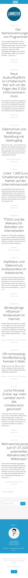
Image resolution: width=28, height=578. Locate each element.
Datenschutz (14, 205)
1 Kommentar (14, 378)
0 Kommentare (14, 117)
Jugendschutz (5, 340)
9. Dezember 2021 (14, 215)
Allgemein (14, 247)
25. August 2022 (14, 125)
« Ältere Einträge (8, 492)
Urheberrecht (14, 59)
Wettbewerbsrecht (18, 482)
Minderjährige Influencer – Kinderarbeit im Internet (14, 313)
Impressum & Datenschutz (14, 566)
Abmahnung (9, 482)
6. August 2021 (14, 257)
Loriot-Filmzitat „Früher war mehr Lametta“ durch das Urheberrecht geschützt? (14, 399)
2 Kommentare (14, 342)
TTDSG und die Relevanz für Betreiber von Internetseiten (14, 225)
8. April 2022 (14, 169)
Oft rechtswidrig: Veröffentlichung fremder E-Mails (14, 357)
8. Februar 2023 (14, 70)
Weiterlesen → (13, 55)
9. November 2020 (14, 304)
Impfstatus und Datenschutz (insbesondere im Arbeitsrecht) (14, 267)
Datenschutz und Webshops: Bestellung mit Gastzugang (14, 134)
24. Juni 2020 (14, 440)
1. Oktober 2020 (14, 350)
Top (14, 571)
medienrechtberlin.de (14, 544)
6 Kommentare (14, 62)
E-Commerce (18, 159)
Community (11, 159)
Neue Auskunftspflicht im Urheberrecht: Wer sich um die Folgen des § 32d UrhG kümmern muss (14, 85)
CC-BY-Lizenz (21, 560)
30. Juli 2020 (14, 386)
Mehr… (14, 550)
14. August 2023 (14, 25)
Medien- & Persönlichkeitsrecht (18, 340)
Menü (14, 2)
